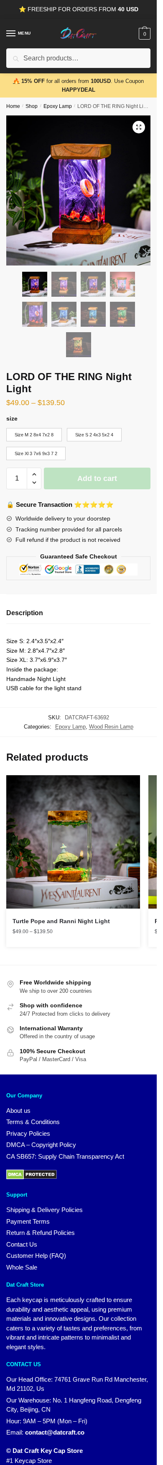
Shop (31, 106)
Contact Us (21, 1244)
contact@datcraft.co (54, 1432)
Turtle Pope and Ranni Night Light (61, 921)
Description (24, 612)
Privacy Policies (28, 1133)
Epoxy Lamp (57, 106)
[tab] (78, 613)
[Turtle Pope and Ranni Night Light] (73, 842)
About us (18, 1110)
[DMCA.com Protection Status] (31, 1177)
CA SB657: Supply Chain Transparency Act (65, 1156)
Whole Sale (21, 1267)
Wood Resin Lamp (111, 727)
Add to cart (97, 478)
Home (13, 106)
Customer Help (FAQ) (36, 1255)
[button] (138, 127)
